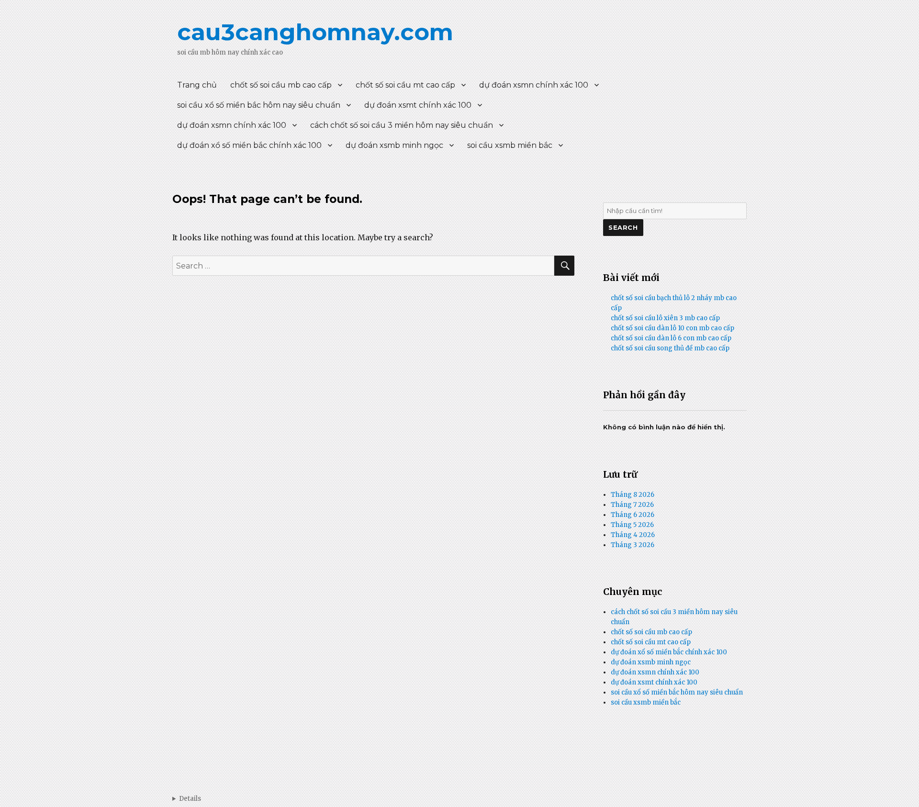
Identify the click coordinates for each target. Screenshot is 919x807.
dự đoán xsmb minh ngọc (394, 145)
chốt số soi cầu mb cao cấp (281, 85)
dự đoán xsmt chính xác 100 (417, 105)
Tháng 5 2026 (632, 525)
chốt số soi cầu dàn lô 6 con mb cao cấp (671, 338)
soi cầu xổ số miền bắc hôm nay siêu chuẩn (258, 105)
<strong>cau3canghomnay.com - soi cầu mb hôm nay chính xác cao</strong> (186, 799)
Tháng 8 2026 (632, 495)
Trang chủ (197, 85)
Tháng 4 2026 (633, 535)
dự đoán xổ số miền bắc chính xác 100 (249, 145)
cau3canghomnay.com (315, 32)
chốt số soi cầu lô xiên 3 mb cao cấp (665, 318)
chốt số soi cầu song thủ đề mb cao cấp (670, 348)
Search (623, 227)
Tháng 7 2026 (632, 505)
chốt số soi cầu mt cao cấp (405, 85)
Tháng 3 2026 (632, 545)
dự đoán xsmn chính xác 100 (533, 85)
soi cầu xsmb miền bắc (509, 145)
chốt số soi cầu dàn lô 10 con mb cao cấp (672, 328)
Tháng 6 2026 (632, 515)
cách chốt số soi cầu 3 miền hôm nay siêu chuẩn (401, 125)
